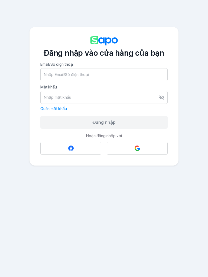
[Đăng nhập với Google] (137, 148)
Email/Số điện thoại (56, 64)
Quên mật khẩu (53, 108)
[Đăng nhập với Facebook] (70, 148)
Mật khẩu (48, 87)
